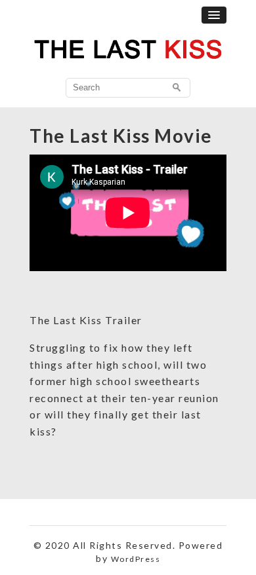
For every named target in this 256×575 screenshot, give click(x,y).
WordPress (136, 559)
